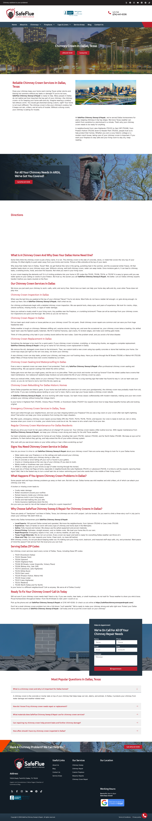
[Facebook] (130, 2)
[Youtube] (137, 2)
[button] (76, 689)
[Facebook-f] (17, 791)
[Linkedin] (141, 2)
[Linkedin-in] (26, 791)
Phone (118, 639)
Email (96, 646)
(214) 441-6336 (120, 14)
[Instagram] (134, 2)
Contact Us (99, 24)
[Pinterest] (145, 2)
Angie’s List (13, 782)
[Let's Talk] (109, 12)
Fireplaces (48, 24)
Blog (89, 24)
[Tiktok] (149, 2)
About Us (23, 24)
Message (97, 654)
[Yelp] (126, 2)
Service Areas (79, 24)
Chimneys (34, 24)
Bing (19, 784)
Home (14, 24)
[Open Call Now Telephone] (144, 815)
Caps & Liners (63, 24)
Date (118, 646)
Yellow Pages (31, 782)
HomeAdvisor (22, 782)
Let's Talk (116, 12)
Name (96, 639)
